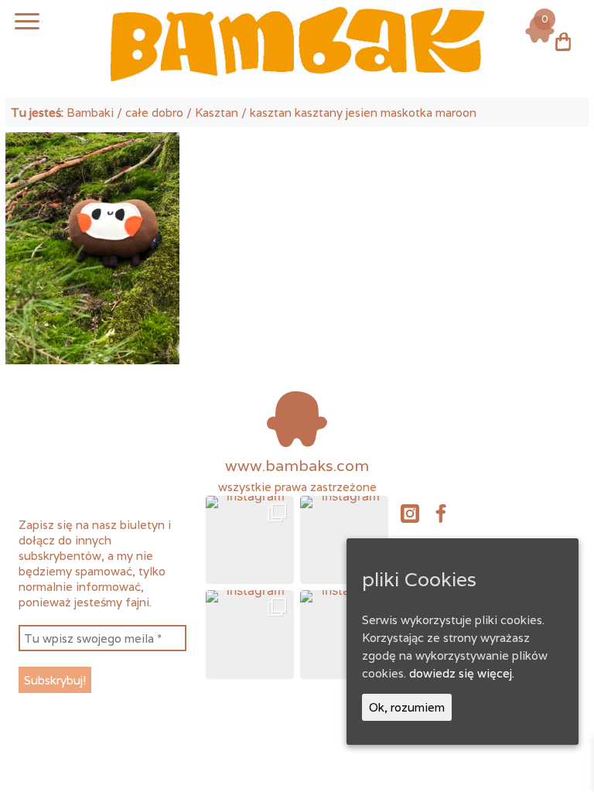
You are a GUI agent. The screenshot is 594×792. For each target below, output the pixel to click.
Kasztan (216, 112)
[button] (250, 540)
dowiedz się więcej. (461, 673)
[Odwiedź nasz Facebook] (440, 512)
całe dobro (154, 112)
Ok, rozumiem (407, 707)
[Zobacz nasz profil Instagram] (409, 512)
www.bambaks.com (297, 466)
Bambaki (90, 112)
